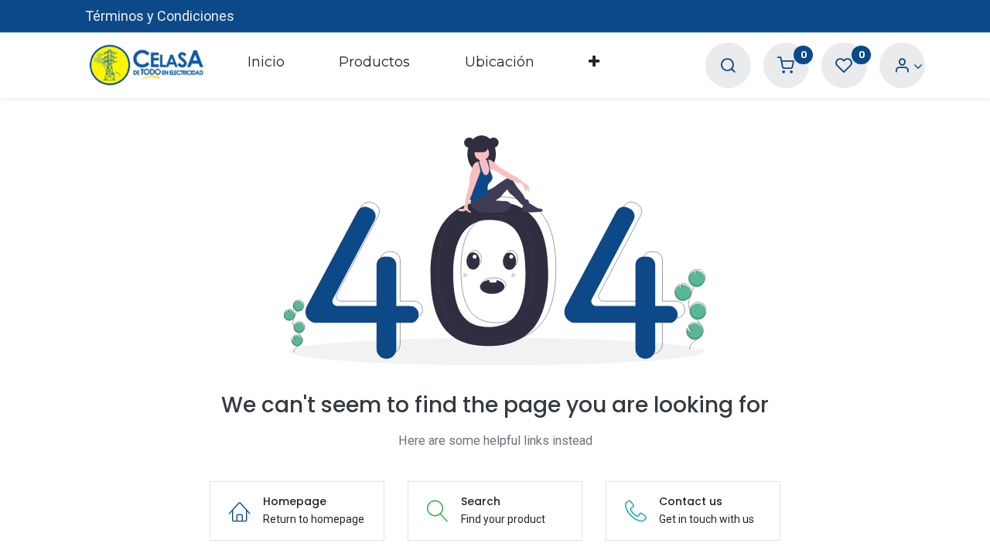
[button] (594, 64)
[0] (785, 66)
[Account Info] (908, 66)
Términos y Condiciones (159, 16)
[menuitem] (266, 64)
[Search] (727, 66)
